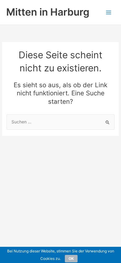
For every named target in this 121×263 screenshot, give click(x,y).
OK (71, 258)
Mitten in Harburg (47, 12)
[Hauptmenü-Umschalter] (108, 12)
